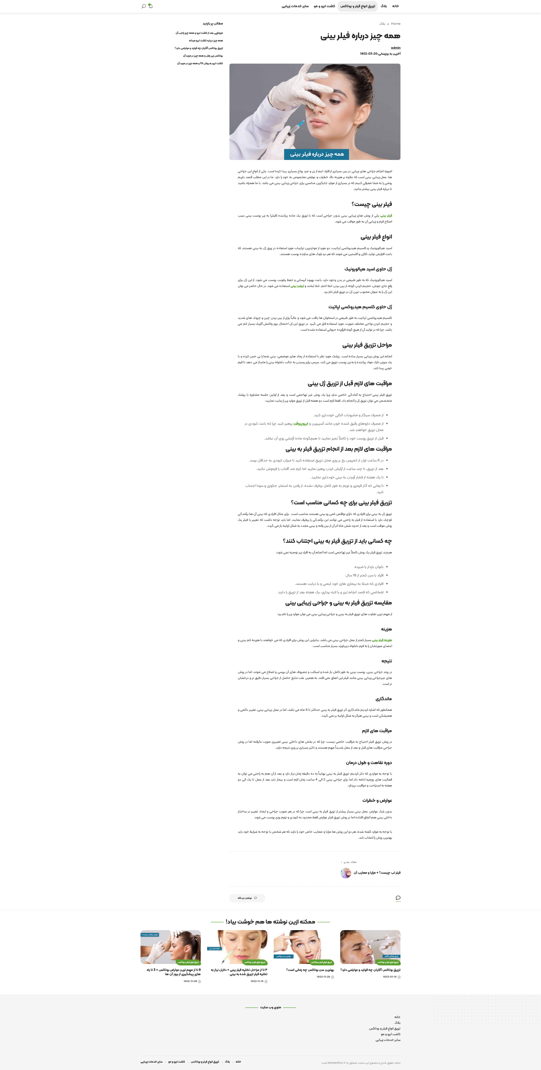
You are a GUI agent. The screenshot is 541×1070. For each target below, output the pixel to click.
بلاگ (382, 23)
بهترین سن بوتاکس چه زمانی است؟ (310, 970)
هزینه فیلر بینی (382, 640)
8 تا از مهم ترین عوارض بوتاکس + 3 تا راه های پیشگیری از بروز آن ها (174, 972)
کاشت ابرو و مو (390, 1034)
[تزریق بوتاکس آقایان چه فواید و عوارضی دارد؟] (370, 947)
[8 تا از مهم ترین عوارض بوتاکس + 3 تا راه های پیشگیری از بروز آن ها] (171, 947)
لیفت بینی (297, 286)
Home (395, 23)
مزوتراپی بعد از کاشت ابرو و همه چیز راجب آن (199, 33)
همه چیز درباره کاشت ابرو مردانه (206, 41)
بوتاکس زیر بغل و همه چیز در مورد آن (203, 56)
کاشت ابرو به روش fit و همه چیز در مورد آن (200, 63)
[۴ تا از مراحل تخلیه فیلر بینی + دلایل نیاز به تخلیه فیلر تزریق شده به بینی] (237, 947)
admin (395, 48)
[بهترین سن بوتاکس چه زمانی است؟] (304, 947)
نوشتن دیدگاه (245, 898)
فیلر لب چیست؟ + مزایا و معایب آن (377, 872)
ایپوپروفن (300, 424)
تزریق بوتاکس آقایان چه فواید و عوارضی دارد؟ (199, 48)
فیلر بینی (386, 215)
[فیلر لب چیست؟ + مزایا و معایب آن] (346, 873)
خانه (397, 1017)
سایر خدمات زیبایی (388, 1040)
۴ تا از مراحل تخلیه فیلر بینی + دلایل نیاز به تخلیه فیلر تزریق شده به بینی (239, 972)
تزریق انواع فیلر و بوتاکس (388, 962)
